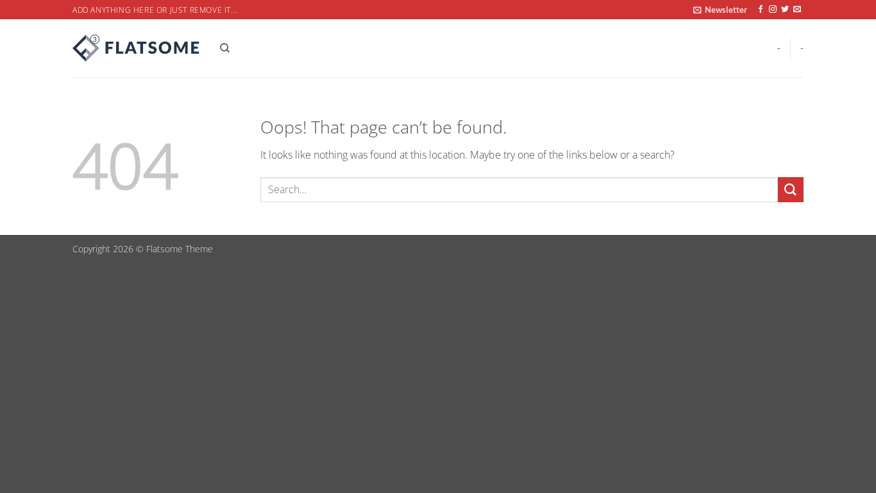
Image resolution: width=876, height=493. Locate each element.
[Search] (225, 48)
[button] (720, 9)
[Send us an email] (797, 9)
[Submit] (791, 189)
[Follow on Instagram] (773, 9)
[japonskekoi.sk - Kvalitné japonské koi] (136, 48)
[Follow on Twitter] (785, 9)
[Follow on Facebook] (760, 9)
